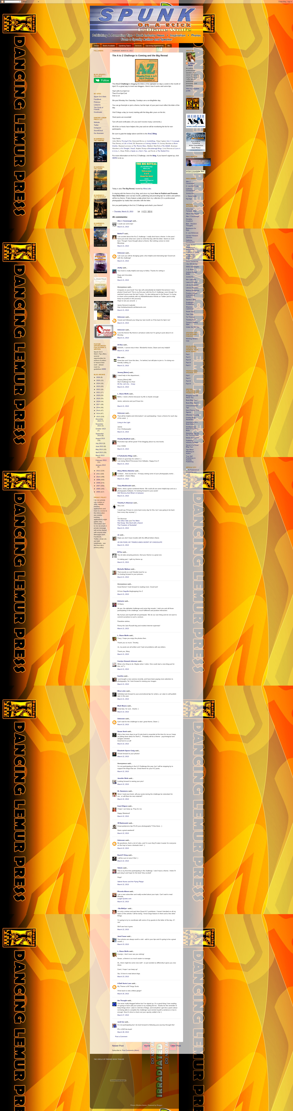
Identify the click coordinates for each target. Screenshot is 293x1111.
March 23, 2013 (123, 944)
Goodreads (98, 112)
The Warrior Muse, (140, 146)
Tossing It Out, (127, 141)
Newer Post (118, 1045)
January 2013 (101, 465)
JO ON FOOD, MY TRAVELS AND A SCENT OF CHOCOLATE (139, 542)
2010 (98, 477)
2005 (98, 492)
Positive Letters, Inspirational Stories (192, 295)
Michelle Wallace (123, 569)
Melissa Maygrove (192, 290)
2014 (98, 413)
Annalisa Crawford (189, 220)
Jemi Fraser (121, 936)
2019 (98, 398)
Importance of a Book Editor (191, 423)
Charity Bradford (123, 439)
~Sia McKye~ (122, 908)
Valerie (120, 868)
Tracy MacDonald (124, 486)
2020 (98, 395)
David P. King (122, 855)
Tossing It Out (191, 320)
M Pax (119, 552)
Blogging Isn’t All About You (192, 396)
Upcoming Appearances (155, 46)
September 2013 (100, 434)
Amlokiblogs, (151, 141)
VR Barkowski (122, 823)
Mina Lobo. (147, 189)
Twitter (96, 125)
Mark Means (122, 706)
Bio (169, 46)
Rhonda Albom (123, 891)
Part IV (188, 362)
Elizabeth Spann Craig (126, 751)
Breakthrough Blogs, (155, 148)
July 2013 (99, 443)
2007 (98, 486)
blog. (155, 156)
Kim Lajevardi (191, 279)
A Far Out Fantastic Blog (191, 210)
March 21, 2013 (123, 227)
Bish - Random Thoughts (191, 224)
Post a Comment (121, 1036)
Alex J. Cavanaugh (124, 221)
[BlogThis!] (145, 211)
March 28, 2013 (123, 1032)
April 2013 (99, 452)
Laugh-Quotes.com (124, 898)
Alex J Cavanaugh (192, 216)
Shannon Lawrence (189, 308)
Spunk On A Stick (100, 96)
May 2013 (99, 449)
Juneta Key (190, 193)
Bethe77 (120, 233)
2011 (98, 474)
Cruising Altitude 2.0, (152, 143)
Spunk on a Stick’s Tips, (139, 151)
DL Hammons (122, 791)
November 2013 (99, 425)
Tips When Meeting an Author (190, 451)
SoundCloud (98, 130)
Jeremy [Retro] (123, 372)
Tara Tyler (189, 314)
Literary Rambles (192, 288)
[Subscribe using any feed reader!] (101, 88)
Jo (118, 535)
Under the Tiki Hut (192, 327)
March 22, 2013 (123, 712)
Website (97, 122)
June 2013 (100, 446)
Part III (188, 360)
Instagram (97, 128)
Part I (188, 354)
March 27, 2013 (123, 1015)
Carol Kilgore (122, 806)
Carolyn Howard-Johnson (127, 661)
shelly (119, 268)
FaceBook (97, 99)
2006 (98, 489)
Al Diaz (120, 345)
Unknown (121, 253)
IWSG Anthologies (192, 267)
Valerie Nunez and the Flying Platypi (130, 881)
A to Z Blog (152, 134)
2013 (98, 416)
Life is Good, (128, 143)
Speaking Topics (125, 46)
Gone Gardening (192, 261)
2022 (98, 389)
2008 (98, 483)
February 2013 (101, 460)
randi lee (120, 1022)
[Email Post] (138, 211)
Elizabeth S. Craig (192, 252)
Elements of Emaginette (190, 248)
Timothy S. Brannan (125, 503)
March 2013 (100, 455)
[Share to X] (147, 211)
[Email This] (142, 211)
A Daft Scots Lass (124, 983)
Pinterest (97, 102)
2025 (98, 380)
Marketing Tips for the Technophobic (192, 434)
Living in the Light (123, 422)
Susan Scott (122, 731)
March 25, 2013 (123, 994)
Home (96, 46)
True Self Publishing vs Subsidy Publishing (190, 459)
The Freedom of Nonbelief (127, 525)
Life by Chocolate (192, 285)
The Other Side (123, 521)
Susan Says (190, 311)
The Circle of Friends (98, 108)
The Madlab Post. (164, 151)
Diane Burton (190, 245)
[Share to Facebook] (149, 211)
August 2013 (100, 438)
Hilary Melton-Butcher (125, 471)
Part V (188, 365)
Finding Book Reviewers (190, 418)
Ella (118, 357)
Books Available (109, 46)
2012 (98, 471)
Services (138, 46)
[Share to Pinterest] (151, 211)
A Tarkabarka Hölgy (125, 456)
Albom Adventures (192, 214)
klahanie (120, 601)
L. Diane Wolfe (123, 394)
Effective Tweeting (192, 415)
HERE (114, 158)
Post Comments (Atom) (130, 1050)
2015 (98, 410)
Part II (188, 357)
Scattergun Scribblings (190, 303)
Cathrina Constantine (190, 190)
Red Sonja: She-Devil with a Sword (130, 523)
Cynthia (120, 676)
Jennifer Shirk (122, 778)
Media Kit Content (192, 438)
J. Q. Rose (190, 269)
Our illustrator (99, 133)
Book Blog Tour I (192, 400)
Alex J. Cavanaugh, (173, 141)
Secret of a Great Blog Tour (192, 446)
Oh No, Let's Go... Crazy (126, 384)
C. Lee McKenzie (192, 186)
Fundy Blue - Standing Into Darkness (191, 256)
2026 (98, 377)
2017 (98, 404)
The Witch (136, 521)
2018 (98, 401)
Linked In (97, 105)
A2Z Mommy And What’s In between (130, 493)
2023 (98, 386)
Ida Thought (122, 1000)
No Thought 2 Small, (128, 148)
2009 (98, 480)
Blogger (159, 1105)
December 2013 (99, 420)
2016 (98, 407)
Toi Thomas (190, 317)
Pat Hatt (189, 199)
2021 (98, 392)
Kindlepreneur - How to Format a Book (192, 428)
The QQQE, (166, 146)
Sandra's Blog (191, 300)
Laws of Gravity (191, 282)
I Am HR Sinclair (192, 264)
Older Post (175, 1045)
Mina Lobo (121, 691)
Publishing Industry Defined (192, 441)
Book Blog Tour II (192, 403)
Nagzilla (126, 591)
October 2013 (101, 429)
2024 (98, 383)
